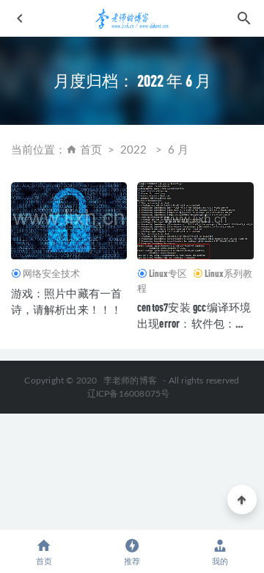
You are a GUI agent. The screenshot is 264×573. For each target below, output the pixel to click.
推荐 (132, 562)
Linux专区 (168, 273)
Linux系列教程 (194, 280)
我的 (220, 562)
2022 (133, 150)
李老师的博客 (130, 380)
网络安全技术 (51, 273)
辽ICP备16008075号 (128, 393)
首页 (91, 150)
